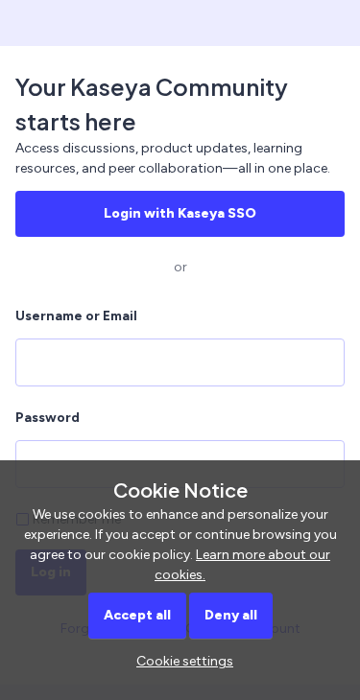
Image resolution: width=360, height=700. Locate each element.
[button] (180, 661)
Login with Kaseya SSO (180, 213)
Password (47, 417)
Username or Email (76, 316)
